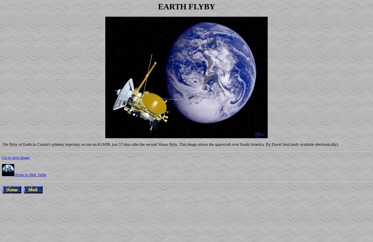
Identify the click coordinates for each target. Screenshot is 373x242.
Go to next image (16, 157)
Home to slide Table (30, 175)
